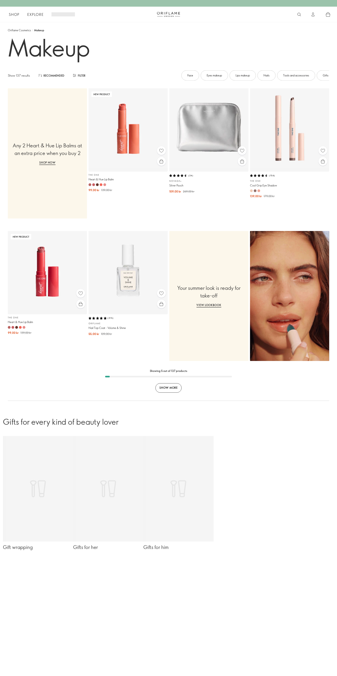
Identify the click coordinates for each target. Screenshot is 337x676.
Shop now (47, 162)
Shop (14, 14)
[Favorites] (161, 150)
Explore (35, 14)
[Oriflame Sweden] (168, 14)
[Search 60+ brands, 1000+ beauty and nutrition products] (299, 14)
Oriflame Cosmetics (19, 30)
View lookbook (208, 305)
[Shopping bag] (328, 14)
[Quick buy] (161, 161)
